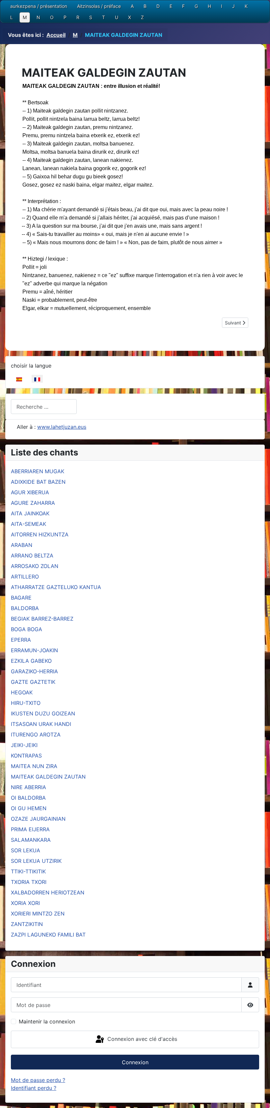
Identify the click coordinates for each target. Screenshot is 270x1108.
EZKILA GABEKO (31, 660)
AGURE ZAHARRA (33, 503)
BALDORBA (25, 608)
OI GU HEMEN (28, 808)
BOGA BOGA (26, 629)
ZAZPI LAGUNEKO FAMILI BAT (48, 934)
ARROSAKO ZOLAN (34, 566)
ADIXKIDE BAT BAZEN (38, 481)
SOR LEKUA (25, 850)
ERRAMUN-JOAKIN (34, 650)
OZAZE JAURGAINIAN (38, 818)
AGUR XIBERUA (30, 492)
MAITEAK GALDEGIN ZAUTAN (48, 776)
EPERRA (21, 639)
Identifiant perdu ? (33, 1088)
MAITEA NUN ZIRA (34, 766)
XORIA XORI (25, 903)
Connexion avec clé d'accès (141, 1039)
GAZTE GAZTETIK (33, 682)
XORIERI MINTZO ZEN (38, 913)
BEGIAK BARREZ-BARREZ (42, 618)
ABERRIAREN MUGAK (37, 471)
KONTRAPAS (26, 755)
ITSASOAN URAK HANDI (41, 724)
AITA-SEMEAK (28, 524)
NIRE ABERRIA (28, 787)
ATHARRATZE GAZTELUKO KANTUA (56, 587)
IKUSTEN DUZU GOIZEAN (43, 713)
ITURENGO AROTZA (36, 734)
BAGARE (21, 597)
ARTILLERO (25, 576)
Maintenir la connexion (47, 1021)
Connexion (135, 1062)
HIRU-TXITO (25, 703)
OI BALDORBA (28, 797)
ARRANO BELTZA (32, 555)
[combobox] (44, 406)
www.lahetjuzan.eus (61, 427)
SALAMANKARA (31, 840)
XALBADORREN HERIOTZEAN (47, 892)
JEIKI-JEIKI (24, 745)
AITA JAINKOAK (30, 513)
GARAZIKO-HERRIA (34, 671)
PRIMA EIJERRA (30, 829)
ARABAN (21, 545)
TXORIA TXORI (28, 882)
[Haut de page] (258, 1096)
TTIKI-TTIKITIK (28, 871)
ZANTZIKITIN (27, 924)
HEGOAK (22, 692)
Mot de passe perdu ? (38, 1080)
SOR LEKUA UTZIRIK (36, 861)
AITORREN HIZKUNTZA (39, 534)
